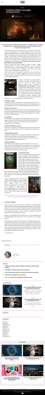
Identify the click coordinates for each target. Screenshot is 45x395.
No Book (4, 323)
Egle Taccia (18, 15)
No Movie (5, 326)
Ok (22, 393)
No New (4, 327)
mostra (35, 244)
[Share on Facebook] (25, 16)
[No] (43, 392)
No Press (4, 329)
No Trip (4, 333)
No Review (5, 331)
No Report (5, 330)
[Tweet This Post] (27, 16)
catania (32, 244)
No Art (4, 321)
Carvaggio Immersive (21, 244)
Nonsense (5, 334)
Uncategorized (6, 336)
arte (11, 244)
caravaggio (14, 244)
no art (38, 244)
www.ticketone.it (13, 185)
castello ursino (27, 244)
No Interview (5, 324)
